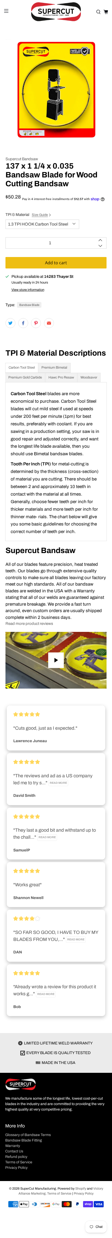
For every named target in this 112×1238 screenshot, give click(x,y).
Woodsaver (88, 377)
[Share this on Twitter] (10, 323)
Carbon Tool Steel (22, 367)
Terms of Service (18, 1162)
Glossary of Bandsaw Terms (28, 1135)
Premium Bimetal (54, 367)
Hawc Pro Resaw (61, 377)
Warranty (12, 1146)
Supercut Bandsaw (21, 159)
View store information (27, 290)
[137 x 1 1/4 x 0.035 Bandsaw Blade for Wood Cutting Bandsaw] (56, 89)
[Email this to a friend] (49, 323)
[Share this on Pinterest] (36, 323)
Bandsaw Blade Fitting (23, 1140)
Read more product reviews (29, 623)
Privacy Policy (16, 1168)
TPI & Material (26, 215)
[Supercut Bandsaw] (56, 11)
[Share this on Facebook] (23, 323)
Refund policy (16, 1157)
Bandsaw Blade (29, 304)
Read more (58, 782)
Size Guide (40, 215)
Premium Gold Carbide (25, 377)
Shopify (80, 1188)
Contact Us (14, 1151)
